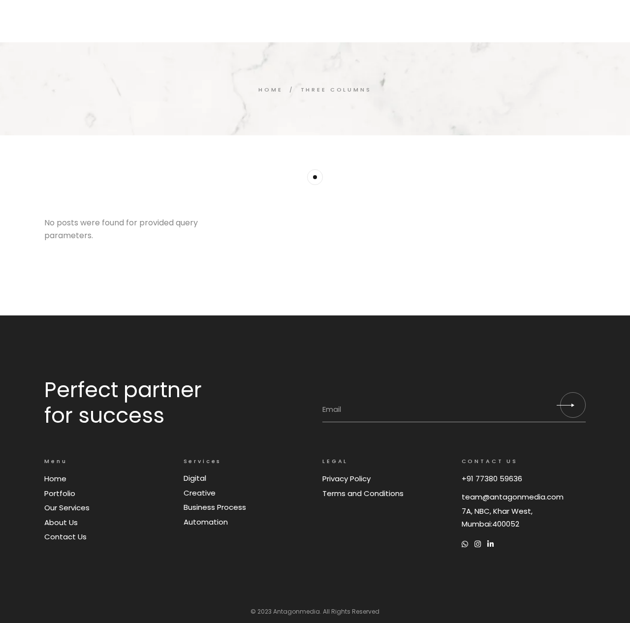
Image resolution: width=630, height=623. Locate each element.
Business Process (215, 507)
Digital (195, 478)
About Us (61, 522)
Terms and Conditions (363, 493)
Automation (206, 522)
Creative (200, 493)
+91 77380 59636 (492, 478)
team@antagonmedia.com (513, 497)
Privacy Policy (346, 478)
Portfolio (59, 493)
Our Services (67, 507)
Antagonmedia (296, 611)
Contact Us (65, 536)
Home (55, 478)
